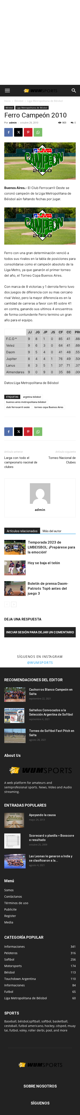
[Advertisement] (40, 42)
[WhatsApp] (38, 132)
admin (13, 122)
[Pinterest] (28, 132)
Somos (9, 890)
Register (10, 916)
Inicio (7, 101)
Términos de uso (16, 903)
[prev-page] (7, 604)
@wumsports (40, 662)
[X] (18, 132)
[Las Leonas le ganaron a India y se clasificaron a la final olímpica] (15, 861)
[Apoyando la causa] (14, 820)
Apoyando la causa (42, 815)
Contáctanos (13, 896)
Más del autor (52, 531)
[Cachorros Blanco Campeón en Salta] (15, 694)
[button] (7, 90)
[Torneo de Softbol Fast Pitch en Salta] (15, 736)
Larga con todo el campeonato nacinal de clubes (20, 462)
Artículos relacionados (22, 531)
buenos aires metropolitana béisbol (26, 402)
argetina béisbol (32, 396)
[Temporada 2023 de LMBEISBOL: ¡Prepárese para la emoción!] (15, 547)
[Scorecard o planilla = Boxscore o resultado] (12, 840)
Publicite (10, 909)
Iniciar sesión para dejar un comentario (40, 632)
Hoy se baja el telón (44, 563)
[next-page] (13, 604)
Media (8, 922)
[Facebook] (8, 132)
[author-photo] (40, 504)
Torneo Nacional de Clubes (62, 460)
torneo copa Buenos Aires (48, 407)
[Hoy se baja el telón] (15, 568)
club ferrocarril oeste (18, 407)
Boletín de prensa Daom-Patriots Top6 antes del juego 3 (48, 588)
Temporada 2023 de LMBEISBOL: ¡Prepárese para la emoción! (51, 547)
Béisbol (19, 101)
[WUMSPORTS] (40, 778)
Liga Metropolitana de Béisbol (45, 101)
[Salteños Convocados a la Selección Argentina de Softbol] (14, 715)
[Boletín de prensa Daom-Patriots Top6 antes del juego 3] (15, 588)
